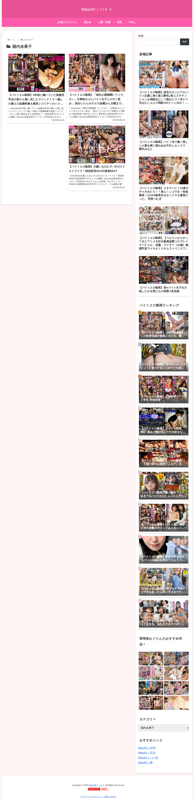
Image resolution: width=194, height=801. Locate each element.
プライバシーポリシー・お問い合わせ (98, 796)
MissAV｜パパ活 (148, 757)
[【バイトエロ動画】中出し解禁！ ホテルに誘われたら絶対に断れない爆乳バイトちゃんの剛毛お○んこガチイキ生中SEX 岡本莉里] (151, 658)
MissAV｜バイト (97, 785)
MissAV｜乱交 (147, 752)
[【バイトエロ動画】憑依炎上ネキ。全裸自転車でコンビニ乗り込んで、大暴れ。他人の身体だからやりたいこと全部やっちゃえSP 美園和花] (151, 673)
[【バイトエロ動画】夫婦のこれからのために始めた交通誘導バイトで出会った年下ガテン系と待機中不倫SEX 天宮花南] (151, 688)
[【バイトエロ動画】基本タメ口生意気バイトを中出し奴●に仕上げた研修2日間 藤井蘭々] (176, 658)
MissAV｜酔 (145, 762)
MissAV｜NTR (147, 747)
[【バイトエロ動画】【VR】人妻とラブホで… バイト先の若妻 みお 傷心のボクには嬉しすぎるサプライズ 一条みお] (176, 673)
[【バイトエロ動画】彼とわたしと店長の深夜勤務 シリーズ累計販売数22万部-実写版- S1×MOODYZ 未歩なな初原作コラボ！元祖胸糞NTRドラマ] (151, 703)
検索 (141, 35)
